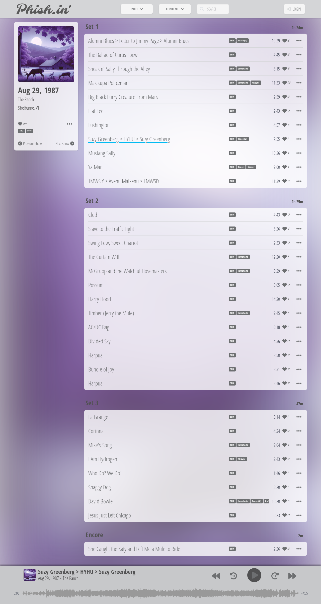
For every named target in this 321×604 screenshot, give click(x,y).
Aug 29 (29, 90)
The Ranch (26, 99)
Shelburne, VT (28, 107)
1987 (51, 90)
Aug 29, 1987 (48, 578)
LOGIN (296, 9)
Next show (62, 143)
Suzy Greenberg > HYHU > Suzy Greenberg (86, 571)
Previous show (32, 143)
